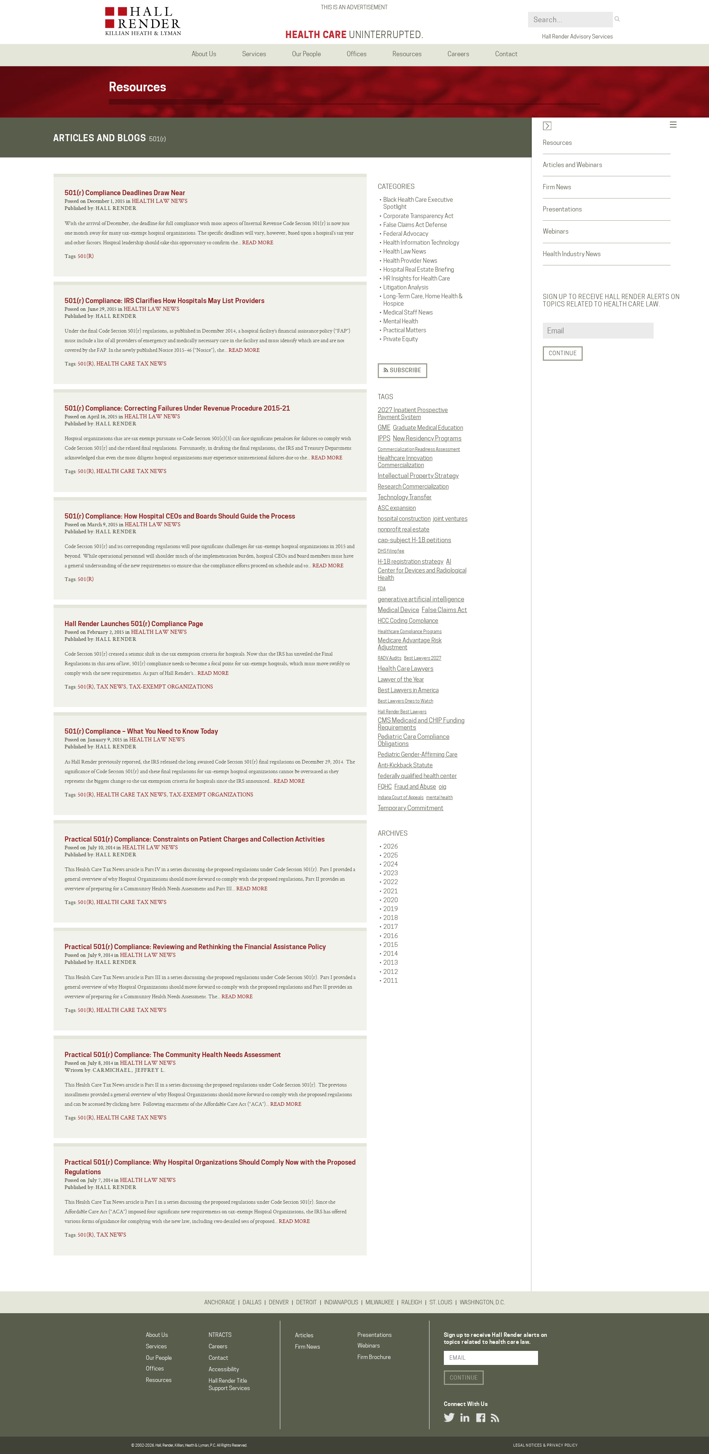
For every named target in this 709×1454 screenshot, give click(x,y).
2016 (390, 936)
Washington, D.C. (482, 1302)
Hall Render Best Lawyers (402, 711)
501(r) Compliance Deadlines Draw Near (125, 193)
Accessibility (224, 1369)
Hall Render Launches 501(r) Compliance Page (134, 624)
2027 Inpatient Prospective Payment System (413, 414)
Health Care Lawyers (406, 668)
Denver (279, 1302)
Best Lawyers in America (408, 690)
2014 (390, 953)
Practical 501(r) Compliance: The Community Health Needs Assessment (173, 1055)
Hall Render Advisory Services (577, 36)
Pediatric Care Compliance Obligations (413, 740)
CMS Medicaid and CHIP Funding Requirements (421, 724)
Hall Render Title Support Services (229, 1384)
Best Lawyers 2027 (422, 658)
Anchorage (219, 1302)
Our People (159, 1358)
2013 (390, 962)
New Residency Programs (427, 438)
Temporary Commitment (410, 808)
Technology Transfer (405, 497)
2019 (390, 909)
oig (442, 786)
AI (448, 561)
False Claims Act (444, 610)
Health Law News (160, 201)
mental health (439, 797)
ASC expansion (397, 508)
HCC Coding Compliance (408, 620)
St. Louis (440, 1302)
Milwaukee (380, 1302)
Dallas (252, 1302)
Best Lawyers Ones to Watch (405, 701)
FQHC (385, 786)
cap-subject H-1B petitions (414, 540)
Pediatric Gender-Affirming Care (418, 754)
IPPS (384, 438)
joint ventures (450, 518)
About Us (157, 1335)
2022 (390, 882)
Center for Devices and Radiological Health (422, 574)
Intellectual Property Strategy (418, 475)
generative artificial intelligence (421, 599)
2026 (390, 846)
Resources (557, 142)
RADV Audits (389, 658)
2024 (390, 864)
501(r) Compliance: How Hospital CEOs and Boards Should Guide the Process (180, 516)
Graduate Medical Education (428, 427)
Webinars (556, 231)
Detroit (306, 1302)
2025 (390, 855)
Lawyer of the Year (401, 679)
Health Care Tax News (131, 363)
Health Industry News (572, 254)
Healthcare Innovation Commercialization (405, 462)
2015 (390, 944)
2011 (390, 980)
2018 (390, 917)
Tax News (111, 686)
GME (384, 427)
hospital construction (404, 518)
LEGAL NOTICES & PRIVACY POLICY (545, 1445)
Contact (218, 1358)
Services (156, 1346)
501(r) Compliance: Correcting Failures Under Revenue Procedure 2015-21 (177, 408)
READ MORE (257, 242)
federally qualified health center (417, 775)
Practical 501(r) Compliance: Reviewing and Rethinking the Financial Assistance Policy (195, 947)
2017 (390, 926)
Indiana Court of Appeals (401, 797)
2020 (390, 900)
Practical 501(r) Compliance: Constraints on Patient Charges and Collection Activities (195, 839)
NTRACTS (220, 1335)
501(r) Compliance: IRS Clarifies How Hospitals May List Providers (164, 301)
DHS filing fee (391, 551)
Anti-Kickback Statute (405, 765)
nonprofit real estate (403, 529)
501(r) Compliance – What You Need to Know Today (141, 731)
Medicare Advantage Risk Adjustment (410, 644)
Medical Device (398, 610)
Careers (218, 1346)
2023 (390, 873)
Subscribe (404, 370)
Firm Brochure (374, 1357)
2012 (390, 971)
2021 (390, 891)
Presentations (562, 209)
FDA (382, 588)
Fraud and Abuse (415, 786)
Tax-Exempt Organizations (171, 686)
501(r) (86, 256)
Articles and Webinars (572, 165)
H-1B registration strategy (410, 561)
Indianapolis (341, 1302)
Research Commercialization (413, 486)
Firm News (557, 187)
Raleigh (411, 1302)
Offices (155, 1368)
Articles (304, 1335)
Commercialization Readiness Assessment (419, 449)
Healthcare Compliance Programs (410, 631)
